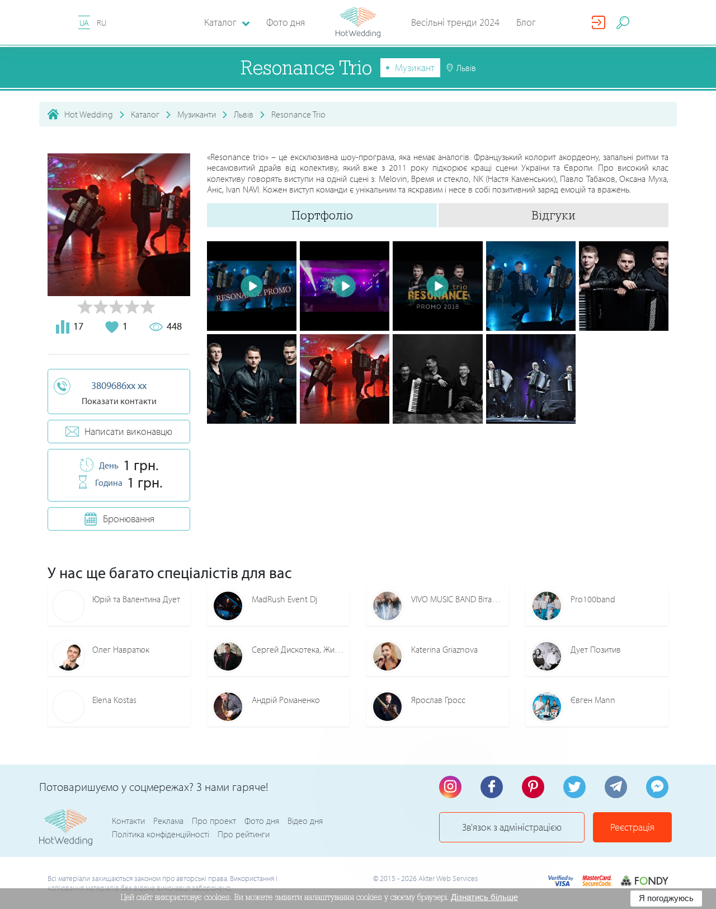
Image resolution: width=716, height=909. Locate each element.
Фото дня (285, 22)
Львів (243, 114)
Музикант (415, 67)
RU (101, 22)
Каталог (145, 114)
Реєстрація (632, 827)
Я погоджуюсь (666, 898)
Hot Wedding (88, 114)
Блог (526, 22)
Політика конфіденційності (160, 834)
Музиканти (196, 114)
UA (84, 22)
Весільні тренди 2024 (455, 22)
